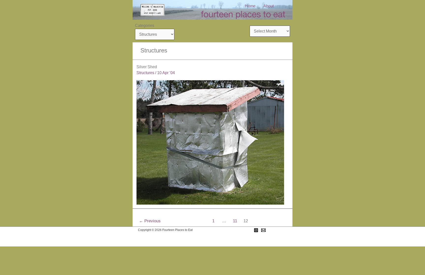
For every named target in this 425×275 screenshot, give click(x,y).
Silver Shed (147, 67)
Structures (145, 73)
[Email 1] (263, 230)
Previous (150, 221)
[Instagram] (256, 230)
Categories (144, 25)
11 (235, 221)
